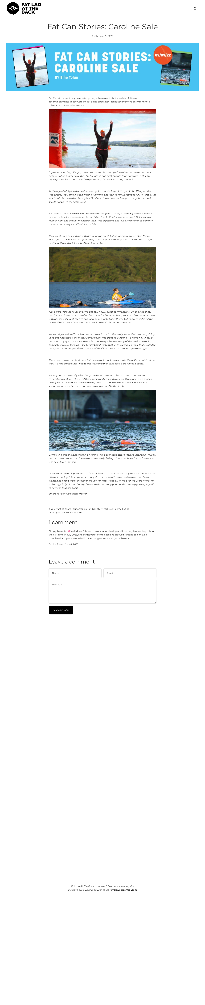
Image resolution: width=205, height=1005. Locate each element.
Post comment (61, 610)
